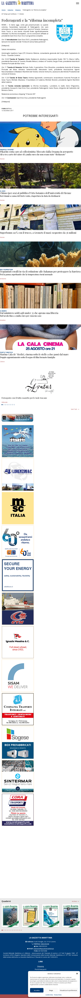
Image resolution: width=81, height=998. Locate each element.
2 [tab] (3, 404)
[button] (77, 974)
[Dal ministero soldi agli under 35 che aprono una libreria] (40, 295)
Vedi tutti (74, 409)
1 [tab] (2, 404)
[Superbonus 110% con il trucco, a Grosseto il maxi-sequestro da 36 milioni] (40, 217)
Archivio (74, 901)
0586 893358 (45, 944)
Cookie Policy (49, 995)
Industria (10, 10)
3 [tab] (5, 404)
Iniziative (3, 320)
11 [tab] (19, 930)
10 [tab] (17, 930)
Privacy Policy (58, 995)
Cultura (2, 361)
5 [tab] (8, 404)
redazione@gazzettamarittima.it (43, 949)
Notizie (2, 159)
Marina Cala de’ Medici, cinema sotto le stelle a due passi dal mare (34, 354)
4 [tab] (7, 404)
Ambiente (3, 279)
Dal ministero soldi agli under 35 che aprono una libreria (29, 313)
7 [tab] (12, 404)
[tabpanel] (40, 400)
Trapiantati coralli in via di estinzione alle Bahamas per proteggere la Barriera (40, 271)
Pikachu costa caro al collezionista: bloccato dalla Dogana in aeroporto (36, 151)
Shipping (18, 10)
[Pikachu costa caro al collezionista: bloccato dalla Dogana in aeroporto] (40, 134)
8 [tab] (14, 404)
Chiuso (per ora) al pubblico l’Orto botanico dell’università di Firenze (35, 193)
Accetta (37, 990)
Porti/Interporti (40, 969)
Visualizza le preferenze (68, 990)
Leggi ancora (40, 400)
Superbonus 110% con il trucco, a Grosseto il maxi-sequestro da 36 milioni (38, 232)
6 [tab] (10, 404)
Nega (51, 990)
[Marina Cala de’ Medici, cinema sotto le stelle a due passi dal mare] (40, 337)
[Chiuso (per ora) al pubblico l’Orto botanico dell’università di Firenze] (40, 176)
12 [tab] (21, 930)
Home (4, 10)
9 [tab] (16, 930)
